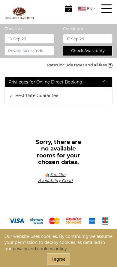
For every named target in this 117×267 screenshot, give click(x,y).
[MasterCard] (54, 220)
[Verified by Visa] (36, 220)
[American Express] (92, 220)
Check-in (13, 28)
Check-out (73, 28)
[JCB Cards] (105, 220)
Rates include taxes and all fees (77, 64)
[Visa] (16, 220)
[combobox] (86, 8)
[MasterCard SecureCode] (74, 220)
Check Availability (88, 50)
